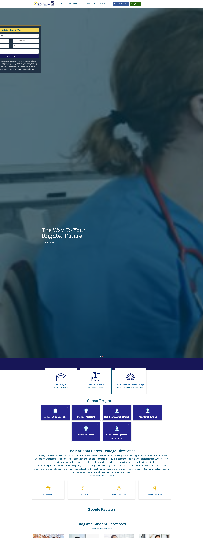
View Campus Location (94, 387)
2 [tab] (102, 356)
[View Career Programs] (61, 377)
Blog (95, 4)
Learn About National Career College (129, 387)
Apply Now (134, 4)
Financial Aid (83, 494)
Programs (60, 4)
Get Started (48, 242)
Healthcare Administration (117, 417)
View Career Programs (60, 387)
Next (199, 183)
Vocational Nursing (148, 417)
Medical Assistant (86, 417)
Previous (4, 183)
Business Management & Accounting (117, 436)
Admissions (72, 4)
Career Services (119, 494)
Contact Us (104, 4)
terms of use (20, 69)
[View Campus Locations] (95, 377)
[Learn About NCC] (130, 377)
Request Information (121, 4)
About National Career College (130, 384)
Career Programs (61, 384)
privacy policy (29, 69)
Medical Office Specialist (55, 417)
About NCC (86, 4)
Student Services (154, 494)
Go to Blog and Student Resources (100, 528)
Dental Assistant (86, 434)
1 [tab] (100, 356)
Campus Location (96, 384)
